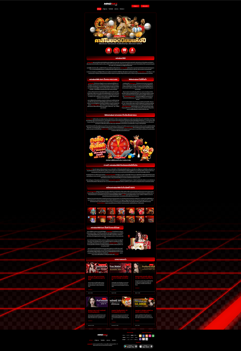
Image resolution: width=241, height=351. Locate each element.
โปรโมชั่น (111, 9)
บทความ (116, 9)
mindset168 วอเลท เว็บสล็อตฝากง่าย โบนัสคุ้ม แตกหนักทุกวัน (120, 277)
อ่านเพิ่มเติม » (90, 289)
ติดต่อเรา (122, 9)
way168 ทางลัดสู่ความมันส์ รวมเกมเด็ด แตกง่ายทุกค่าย (144, 311)
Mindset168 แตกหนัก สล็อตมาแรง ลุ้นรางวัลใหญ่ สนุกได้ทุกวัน (144, 277)
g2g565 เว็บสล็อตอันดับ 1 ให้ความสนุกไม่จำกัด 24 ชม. (119, 311)
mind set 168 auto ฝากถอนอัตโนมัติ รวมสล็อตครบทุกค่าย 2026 (96, 277)
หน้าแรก (99, 9)
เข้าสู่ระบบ (105, 9)
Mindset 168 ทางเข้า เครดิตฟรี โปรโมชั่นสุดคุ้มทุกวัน (97, 311)
